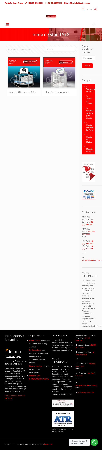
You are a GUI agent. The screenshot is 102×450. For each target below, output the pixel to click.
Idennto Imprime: (36, 366)
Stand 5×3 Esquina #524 (57, 91)
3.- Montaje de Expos (90, 148)
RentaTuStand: (35, 340)
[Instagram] (95, 9)
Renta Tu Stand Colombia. (39, 379)
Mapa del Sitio (34, 376)
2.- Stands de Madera (89, 138)
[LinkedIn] (90, 9)
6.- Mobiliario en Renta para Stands (90, 113)
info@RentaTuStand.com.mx (86, 385)
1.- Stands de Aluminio (89, 100)
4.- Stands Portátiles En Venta (90, 126)
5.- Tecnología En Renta (90, 89)
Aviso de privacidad (86, 392)
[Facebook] (83, 9)
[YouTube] (87, 9)
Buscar (87, 66)
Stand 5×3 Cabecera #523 (22, 91)
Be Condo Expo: (35, 350)
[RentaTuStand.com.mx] (51, 17)
